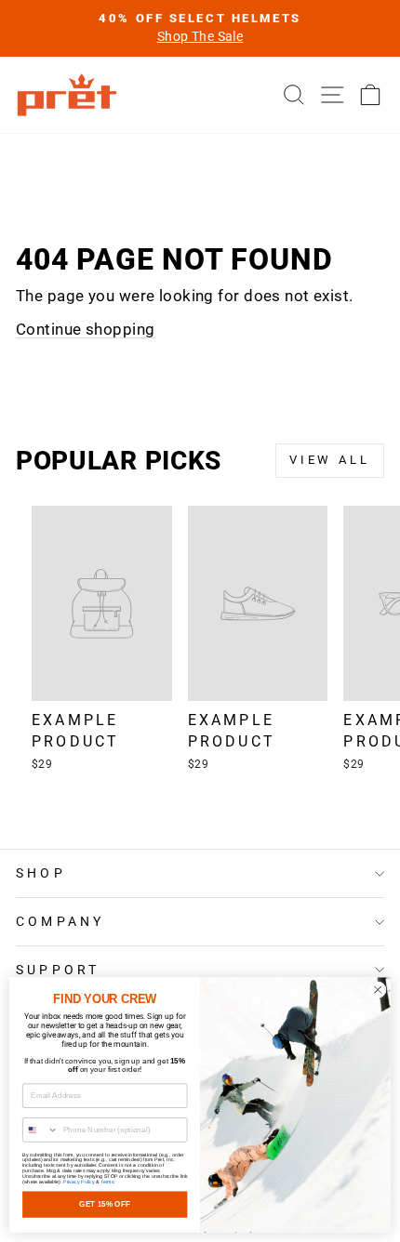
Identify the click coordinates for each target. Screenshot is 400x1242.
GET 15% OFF (104, 1204)
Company (60, 921)
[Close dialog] (377, 989)
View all (329, 460)
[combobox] (41, 1130)
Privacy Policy (78, 1181)
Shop (41, 872)
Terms (106, 1181)
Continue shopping (85, 329)
